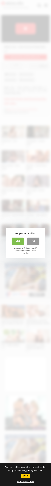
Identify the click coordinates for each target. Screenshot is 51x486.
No (33, 241)
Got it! (25, 475)
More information (25, 481)
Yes (18, 241)
